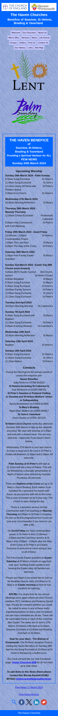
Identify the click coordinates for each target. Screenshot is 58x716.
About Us (42, 32)
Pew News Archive (29, 694)
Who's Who (13, 37)
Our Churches (29, 32)
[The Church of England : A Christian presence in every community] (14, 10)
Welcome (15, 32)
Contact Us (43, 42)
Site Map (39, 47)
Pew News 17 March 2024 (29, 687)
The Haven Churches (29, 15)
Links (30, 47)
